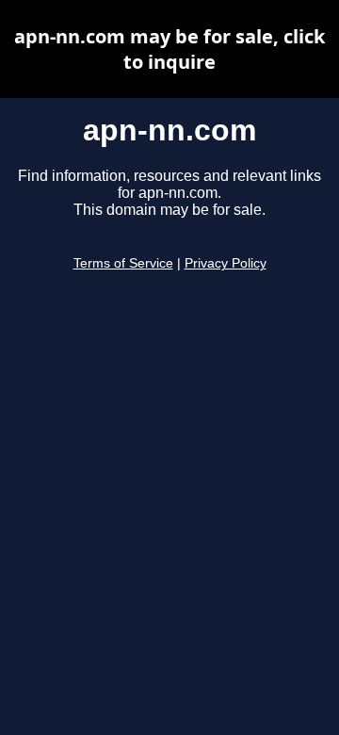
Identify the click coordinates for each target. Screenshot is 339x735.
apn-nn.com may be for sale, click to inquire (169, 49)
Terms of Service (123, 263)
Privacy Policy (225, 263)
